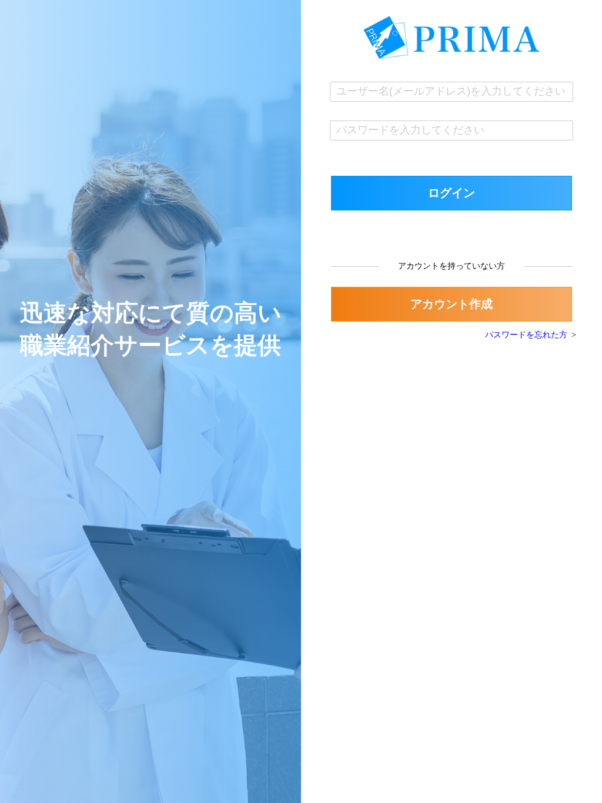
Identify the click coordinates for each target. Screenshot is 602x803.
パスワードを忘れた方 (526, 334)
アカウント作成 (451, 303)
